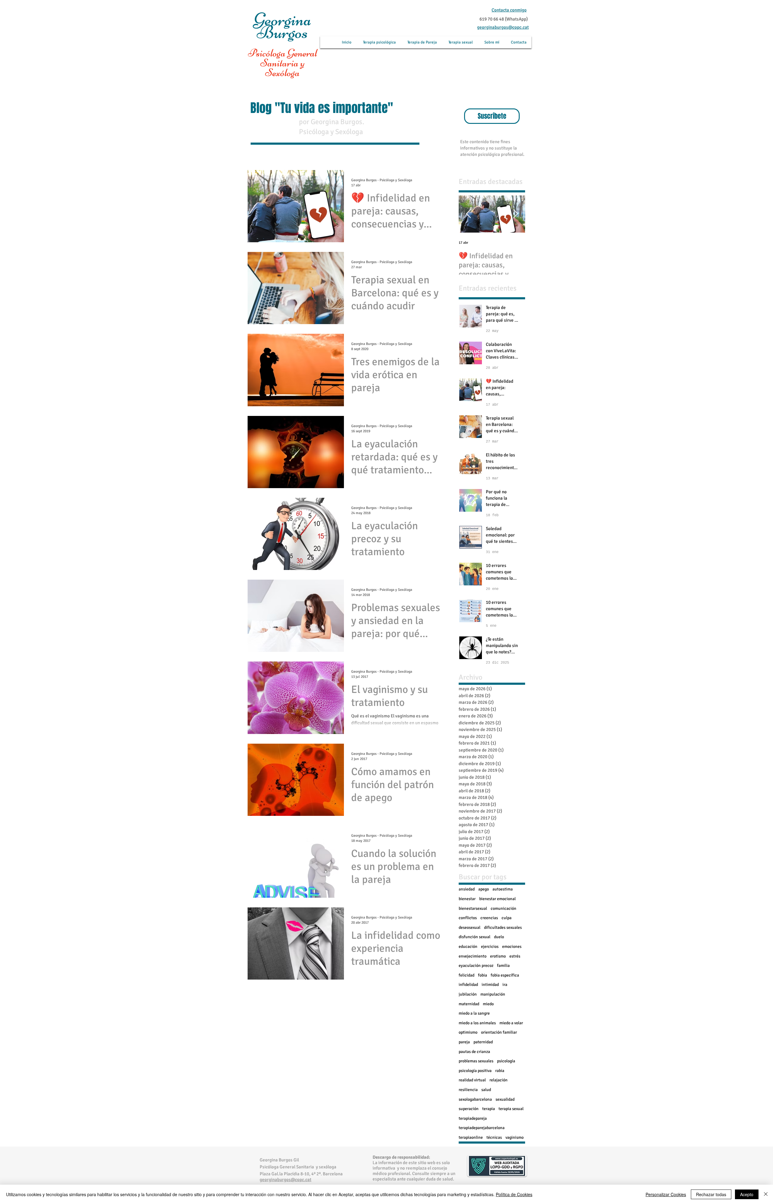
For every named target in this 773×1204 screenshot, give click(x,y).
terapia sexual (511, 1108)
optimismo (468, 1032)
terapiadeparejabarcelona (482, 1127)
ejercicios (490, 946)
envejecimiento (472, 956)
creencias (489, 917)
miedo (488, 1003)
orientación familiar (499, 1032)
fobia (482, 975)
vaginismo (514, 1137)
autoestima (502, 889)
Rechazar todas (711, 1194)
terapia (488, 1108)
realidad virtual (472, 1080)
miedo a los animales (477, 1022)
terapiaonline (471, 1137)
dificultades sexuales (503, 927)
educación (468, 946)
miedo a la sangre (474, 1013)
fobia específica (505, 975)
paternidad (483, 1042)
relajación (498, 1080)
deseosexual (469, 927)
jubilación (468, 994)
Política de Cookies (514, 1194)
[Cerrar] (765, 1194)
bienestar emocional (497, 898)
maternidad (469, 1003)
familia (503, 965)
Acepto (746, 1194)
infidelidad (468, 984)
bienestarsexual (473, 908)
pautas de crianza (474, 1051)
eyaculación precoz (476, 965)
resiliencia (468, 1089)
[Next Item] (515, 214)
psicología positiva (475, 1070)
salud (486, 1089)
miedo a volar (511, 1022)
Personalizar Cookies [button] (666, 1194)
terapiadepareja (473, 1118)
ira (504, 984)
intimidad (490, 984)
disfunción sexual (474, 936)
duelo (499, 936)
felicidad (466, 975)
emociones (511, 946)
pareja (464, 1042)
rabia (499, 1070)
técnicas (494, 1137)
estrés (514, 956)
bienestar (467, 898)
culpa (507, 917)
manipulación (492, 994)
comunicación (503, 908)
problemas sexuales (476, 1061)
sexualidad (505, 1099)
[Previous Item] (468, 214)
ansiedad (467, 889)
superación (469, 1108)
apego (483, 889)
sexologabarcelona (475, 1099)
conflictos (468, 917)
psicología (506, 1061)
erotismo (498, 956)
